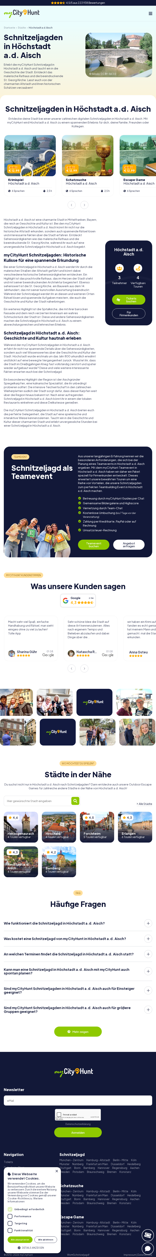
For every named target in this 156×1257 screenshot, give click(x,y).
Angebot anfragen (129, 544)
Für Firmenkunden (128, 313)
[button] (32, 1247)
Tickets (8, 1162)
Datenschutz (145, 1254)
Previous (72, 205)
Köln (134, 1160)
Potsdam (78, 1171)
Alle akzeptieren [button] (20, 1239)
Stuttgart (65, 1167)
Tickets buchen (131, 299)
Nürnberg (78, 1164)
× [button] (56, 1171)
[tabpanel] (119, 276)
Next (84, 205)
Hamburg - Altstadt (98, 1160)
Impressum (130, 1254)
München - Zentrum (72, 1160)
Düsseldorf (117, 1164)
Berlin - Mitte (120, 1160)
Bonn (77, 1167)
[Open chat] (148, 1249)
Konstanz (125, 1171)
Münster (64, 1164)
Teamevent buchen (93, 544)
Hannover (103, 1167)
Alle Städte (145, 803)
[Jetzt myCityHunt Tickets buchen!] (148, 1235)
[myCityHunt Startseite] (26, 13)
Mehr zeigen (80, 1031)
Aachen (134, 1167)
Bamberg (89, 1167)
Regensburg (119, 1167)
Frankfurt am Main (97, 1164)
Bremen (112, 1171)
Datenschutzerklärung (78, 1124)
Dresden (65, 1171)
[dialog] (32, 1210)
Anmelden (78, 1132)
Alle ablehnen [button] (45, 1239)
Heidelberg (134, 1164)
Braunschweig (95, 1171)
